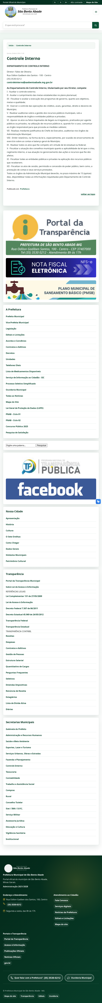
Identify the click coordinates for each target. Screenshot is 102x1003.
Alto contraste (76, 2)
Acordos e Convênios (16, 340)
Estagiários (11, 697)
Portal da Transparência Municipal (23, 580)
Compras (10, 790)
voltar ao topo (88, 194)
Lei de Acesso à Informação (19, 602)
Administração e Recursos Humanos (24, 735)
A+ (66, 2)
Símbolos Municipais (16, 555)
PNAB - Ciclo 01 (13, 414)
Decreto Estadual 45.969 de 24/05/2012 (25, 614)
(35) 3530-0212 (14, 904)
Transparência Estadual (17, 626)
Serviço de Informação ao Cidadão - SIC (25, 377)
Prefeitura (24, 189)
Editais (41, 996)
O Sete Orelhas (13, 536)
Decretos (10, 353)
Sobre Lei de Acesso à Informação (22, 587)
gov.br (7, 963)
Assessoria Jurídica (15, 820)
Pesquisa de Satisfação (17, 432)
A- (55, 2)
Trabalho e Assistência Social (20, 784)
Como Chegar (12, 542)
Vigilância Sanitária (15, 833)
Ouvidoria (53, 996)
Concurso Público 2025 (17, 426)
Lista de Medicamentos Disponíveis (23, 371)
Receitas (10, 636)
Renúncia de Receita (16, 691)
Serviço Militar (13, 814)
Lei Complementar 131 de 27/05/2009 (24, 596)
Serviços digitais (63, 906)
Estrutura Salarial (15, 660)
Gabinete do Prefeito (16, 729)
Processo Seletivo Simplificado (21, 383)
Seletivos (10, 678)
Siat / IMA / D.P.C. (14, 808)
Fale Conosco (61, 900)
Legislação (11, 328)
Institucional (12, 839)
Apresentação (13, 518)
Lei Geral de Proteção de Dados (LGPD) (24, 408)
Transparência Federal (17, 620)
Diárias (9, 709)
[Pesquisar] (95, 25)
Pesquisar (41, 445)
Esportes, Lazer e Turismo (18, 747)
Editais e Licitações (15, 334)
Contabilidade (13, 778)
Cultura (9, 530)
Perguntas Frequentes (17, 672)
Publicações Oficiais (14, 951)
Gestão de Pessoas (15, 654)
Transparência (27, 996)
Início (11, 45)
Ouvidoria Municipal (16, 389)
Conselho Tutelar (14, 802)
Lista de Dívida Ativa (16, 703)
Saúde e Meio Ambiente (17, 741)
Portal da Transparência (16, 939)
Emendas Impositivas (16, 684)
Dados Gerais (12, 549)
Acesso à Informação (14, 945)
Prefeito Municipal (15, 316)
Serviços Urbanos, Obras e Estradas (23, 753)
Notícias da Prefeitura (66, 912)
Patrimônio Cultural (16, 561)
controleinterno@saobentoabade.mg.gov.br (30, 82)
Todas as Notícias (14, 395)
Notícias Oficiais (12, 957)
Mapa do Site (92, 2)
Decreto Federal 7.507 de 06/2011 (22, 608)
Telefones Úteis (13, 365)
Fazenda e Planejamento (18, 759)
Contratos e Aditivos (16, 347)
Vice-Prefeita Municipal (17, 322)
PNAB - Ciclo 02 (13, 420)
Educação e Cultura (15, 827)
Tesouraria (11, 772)
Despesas (10, 642)
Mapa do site (61, 924)
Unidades (10, 359)
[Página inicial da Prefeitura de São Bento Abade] (46, 12)
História (10, 524)
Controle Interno (23, 45)
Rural (8, 796)
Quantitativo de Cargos (17, 666)
